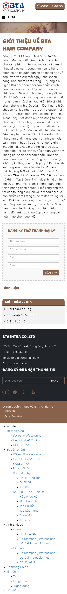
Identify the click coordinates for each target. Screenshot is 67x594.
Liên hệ (12, 590)
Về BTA (11, 426)
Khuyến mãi (21, 581)
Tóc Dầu (25, 487)
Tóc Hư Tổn (27, 506)
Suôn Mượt (27, 515)
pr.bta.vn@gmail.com (25, 357)
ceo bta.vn (20, 363)
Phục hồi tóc (21, 468)
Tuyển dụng (21, 585)
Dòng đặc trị (21, 473)
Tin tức (11, 571)
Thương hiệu (15, 430)
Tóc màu (25, 520)
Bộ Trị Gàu (26, 482)
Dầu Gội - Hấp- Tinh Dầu (29, 491)
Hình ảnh (19, 548)
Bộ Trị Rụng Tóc (30, 477)
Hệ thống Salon (17, 567)
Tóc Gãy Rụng (29, 510)
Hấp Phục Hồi (29, 496)
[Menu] (3, 18)
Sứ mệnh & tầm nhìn (22, 315)
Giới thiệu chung (19, 309)
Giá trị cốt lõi (16, 321)
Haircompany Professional (38, 538)
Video (17, 529)
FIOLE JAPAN (21, 444)
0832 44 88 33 (52, 6)
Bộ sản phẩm (16, 449)
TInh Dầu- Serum (31, 501)
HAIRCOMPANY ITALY (26, 440)
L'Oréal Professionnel (27, 435)
